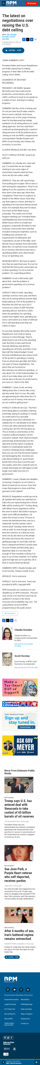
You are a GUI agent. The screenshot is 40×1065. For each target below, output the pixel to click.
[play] (3, 1062)
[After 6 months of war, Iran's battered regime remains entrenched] (18, 915)
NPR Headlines (10, 613)
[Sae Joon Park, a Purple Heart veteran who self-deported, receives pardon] (18, 853)
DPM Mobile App (26, 1004)
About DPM (8, 1019)
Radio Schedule (26, 1009)
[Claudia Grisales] (7, 633)
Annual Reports (9, 1014)
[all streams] (37, 1062)
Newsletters (25, 999)
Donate (32, 3)
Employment (25, 1019)
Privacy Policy (28, 995)
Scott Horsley (8, 38)
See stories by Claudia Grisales (23, 645)
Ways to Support (26, 1014)
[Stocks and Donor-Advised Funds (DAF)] (20, 687)
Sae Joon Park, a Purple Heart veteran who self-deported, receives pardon (18, 875)
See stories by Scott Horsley (26, 667)
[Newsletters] (20, 721)
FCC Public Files (9, 1009)
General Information (11, 999)
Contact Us (25, 1023)
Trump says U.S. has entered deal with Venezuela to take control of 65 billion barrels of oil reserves (19, 808)
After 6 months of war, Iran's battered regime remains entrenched (19, 935)
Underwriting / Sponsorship (9, 1024)
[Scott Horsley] (7, 659)
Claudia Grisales (23, 629)
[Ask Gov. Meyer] (20, 746)
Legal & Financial (10, 1004)
